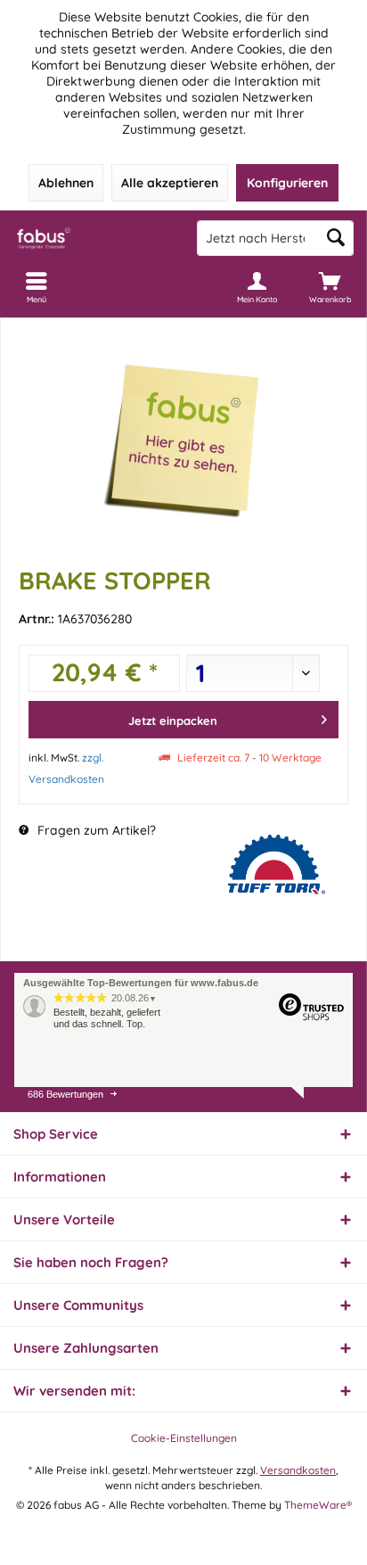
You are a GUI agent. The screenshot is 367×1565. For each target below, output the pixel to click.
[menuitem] (330, 287)
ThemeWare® (318, 1504)
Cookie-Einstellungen (184, 1438)
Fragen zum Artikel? (95, 830)
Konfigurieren (287, 183)
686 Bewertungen (65, 1094)
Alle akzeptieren (169, 183)
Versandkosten (298, 1470)
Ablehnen (66, 183)
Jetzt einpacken (172, 720)
